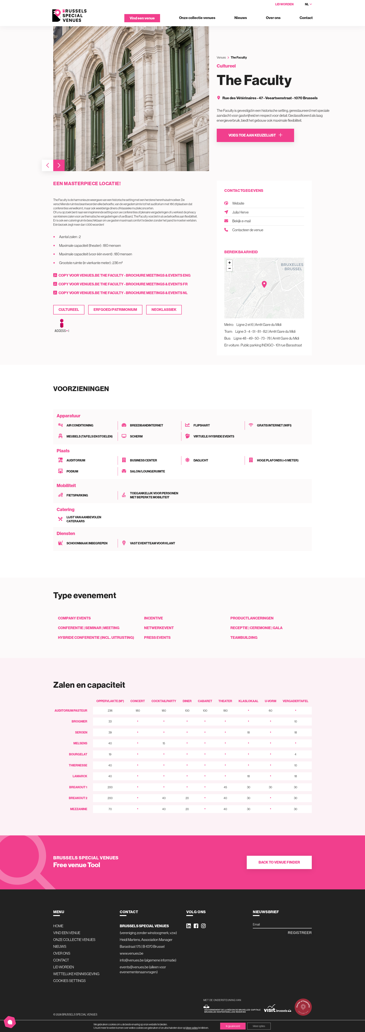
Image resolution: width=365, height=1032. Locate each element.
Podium (72, 471)
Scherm (136, 436)
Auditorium (76, 460)
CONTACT (61, 960)
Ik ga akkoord (233, 1026)
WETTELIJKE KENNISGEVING (76, 974)
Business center (143, 460)
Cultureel (69, 309)
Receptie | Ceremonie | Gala (256, 628)
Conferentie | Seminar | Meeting (88, 628)
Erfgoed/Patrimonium (115, 309)
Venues (221, 57)
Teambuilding (243, 637)
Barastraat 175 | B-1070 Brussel (142, 946)
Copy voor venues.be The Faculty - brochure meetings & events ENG (124, 275)
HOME (58, 926)
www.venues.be (131, 953)
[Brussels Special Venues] (69, 15)
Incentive (153, 618)
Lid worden (284, 4)
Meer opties (192, 1027)
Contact (306, 18)
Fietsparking (77, 495)
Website (238, 203)
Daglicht (201, 460)
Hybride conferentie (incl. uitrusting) (96, 637)
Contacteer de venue (247, 230)
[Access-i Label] (61, 325)
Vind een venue (142, 18)
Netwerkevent (159, 628)
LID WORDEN (63, 967)
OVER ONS (61, 953)
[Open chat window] (10, 1022)
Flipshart (202, 425)
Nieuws (240, 18)
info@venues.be (132, 960)
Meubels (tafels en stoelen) (90, 436)
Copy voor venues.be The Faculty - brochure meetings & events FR (123, 284)
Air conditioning (80, 425)
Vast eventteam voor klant (152, 543)
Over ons (273, 18)
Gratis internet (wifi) (274, 425)
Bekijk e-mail (241, 221)
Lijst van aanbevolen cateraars (84, 519)
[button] (47, 165)
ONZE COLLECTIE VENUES (74, 940)
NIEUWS (59, 946)
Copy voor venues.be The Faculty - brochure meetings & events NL (123, 293)
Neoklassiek (164, 309)
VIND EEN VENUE (66, 933)
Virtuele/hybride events (214, 436)
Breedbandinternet (146, 425)
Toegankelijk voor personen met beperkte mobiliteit (154, 495)
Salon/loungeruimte (147, 471)
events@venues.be (134, 967)
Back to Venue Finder (279, 862)
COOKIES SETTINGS (69, 981)
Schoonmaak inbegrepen (87, 543)
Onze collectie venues (197, 18)
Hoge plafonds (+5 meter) (277, 460)
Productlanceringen (252, 618)
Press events (157, 637)
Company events (74, 618)
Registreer (300, 933)
